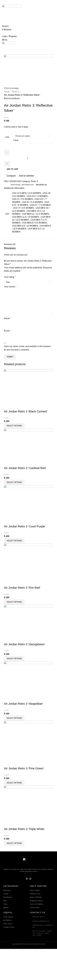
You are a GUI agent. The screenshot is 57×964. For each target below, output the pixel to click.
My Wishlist (7, 920)
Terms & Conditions (36, 904)
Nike (4, 900)
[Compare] (7, 406)
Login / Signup (8, 917)
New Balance (7, 897)
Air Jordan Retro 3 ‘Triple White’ (24, 829)
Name (7, 318)
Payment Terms (35, 894)
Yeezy (5, 904)
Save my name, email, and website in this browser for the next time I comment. (27, 348)
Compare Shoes (8, 927)
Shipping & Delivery (36, 900)
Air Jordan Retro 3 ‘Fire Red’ (22, 587)
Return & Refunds (36, 897)
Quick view (14, 406)
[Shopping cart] (3, 33)
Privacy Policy (35, 907)
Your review (10, 287)
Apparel (5, 907)
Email (7, 331)
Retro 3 (16, 91)
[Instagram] (30, 879)
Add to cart (12, 169)
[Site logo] (12, 12)
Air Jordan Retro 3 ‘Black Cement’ (25, 411)
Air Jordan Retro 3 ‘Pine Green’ (24, 768)
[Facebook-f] (27, 879)
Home (7, 91)
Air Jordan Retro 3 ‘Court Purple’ (25, 526)
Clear (15, 140)
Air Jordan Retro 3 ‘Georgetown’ (24, 644)
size (7, 137)
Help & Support (35, 890)
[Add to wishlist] (21, 406)
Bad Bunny (7, 890)
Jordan (5, 894)
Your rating (10, 277)
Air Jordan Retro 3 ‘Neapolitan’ (23, 703)
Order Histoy (7, 923)
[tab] (21, 185)
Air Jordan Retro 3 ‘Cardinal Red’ (25, 468)
